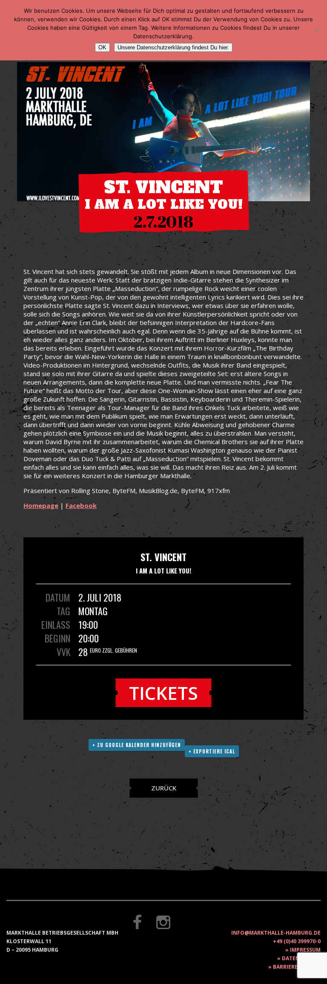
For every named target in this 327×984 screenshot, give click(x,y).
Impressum (305, 949)
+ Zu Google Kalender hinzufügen (136, 745)
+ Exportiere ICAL (212, 751)
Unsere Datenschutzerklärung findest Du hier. (173, 47)
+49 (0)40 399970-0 (297, 941)
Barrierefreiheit (297, 966)
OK (102, 47)
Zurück (163, 788)
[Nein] (316, 30)
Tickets (163, 693)
